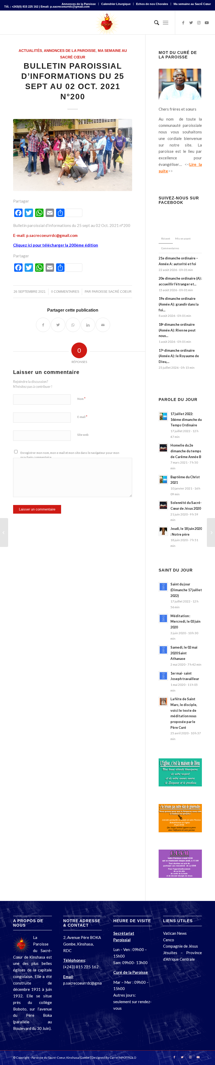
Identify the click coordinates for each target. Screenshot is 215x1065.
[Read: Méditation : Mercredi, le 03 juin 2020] (163, 618)
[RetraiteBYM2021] (72, 155)
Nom (81, 398)
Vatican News (175, 933)
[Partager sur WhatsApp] (73, 325)
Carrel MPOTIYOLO (123, 1057)
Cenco (168, 939)
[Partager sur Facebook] (43, 325)
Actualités (30, 51)
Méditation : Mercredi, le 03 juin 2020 (185, 621)
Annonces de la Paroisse (79, 4)
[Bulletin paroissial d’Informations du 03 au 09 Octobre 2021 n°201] (211, 532)
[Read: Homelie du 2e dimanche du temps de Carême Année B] (163, 448)
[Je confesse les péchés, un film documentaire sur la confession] (4, 532)
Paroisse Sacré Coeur (112, 292)
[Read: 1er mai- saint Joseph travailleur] (163, 676)
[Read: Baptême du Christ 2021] (163, 479)
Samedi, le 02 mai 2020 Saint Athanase (183, 653)
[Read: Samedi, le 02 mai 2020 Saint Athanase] (163, 650)
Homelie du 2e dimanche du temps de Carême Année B (185, 451)
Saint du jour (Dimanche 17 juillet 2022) (186, 589)
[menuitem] (79, 4)
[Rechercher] (154, 22)
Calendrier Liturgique (116, 4)
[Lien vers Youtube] (207, 22)
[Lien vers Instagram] (199, 22)
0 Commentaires (65, 292)
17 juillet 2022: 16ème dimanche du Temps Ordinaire (186, 419)
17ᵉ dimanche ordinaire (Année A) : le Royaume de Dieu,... (179, 356)
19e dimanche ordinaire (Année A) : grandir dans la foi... (178, 304)
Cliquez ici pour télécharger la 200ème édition (55, 245)
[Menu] (165, 22)
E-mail (82, 417)
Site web (83, 434)
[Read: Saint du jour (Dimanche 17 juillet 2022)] (163, 586)
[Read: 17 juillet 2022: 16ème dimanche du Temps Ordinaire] (163, 416)
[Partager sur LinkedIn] (88, 325)
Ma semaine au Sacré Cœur (192, 4)
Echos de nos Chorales (152, 4)
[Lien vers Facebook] (183, 22)
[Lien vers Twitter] (191, 22)
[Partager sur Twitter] (58, 325)
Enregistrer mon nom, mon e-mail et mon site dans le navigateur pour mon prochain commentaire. (69, 455)
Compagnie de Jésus (180, 946)
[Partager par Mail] (103, 325)
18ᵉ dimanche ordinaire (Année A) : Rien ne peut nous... (177, 330)
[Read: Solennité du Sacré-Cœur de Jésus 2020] (163, 505)
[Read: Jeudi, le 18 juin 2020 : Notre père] (163, 531)
